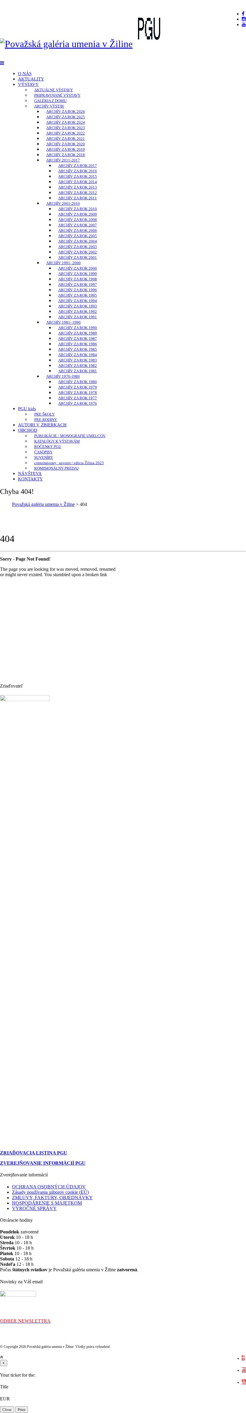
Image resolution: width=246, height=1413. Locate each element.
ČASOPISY (43, 452)
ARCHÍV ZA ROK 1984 (77, 354)
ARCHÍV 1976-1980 (63, 376)
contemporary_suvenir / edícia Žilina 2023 (69, 463)
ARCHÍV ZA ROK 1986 (77, 344)
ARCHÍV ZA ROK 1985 (77, 349)
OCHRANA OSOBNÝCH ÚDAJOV (49, 1186)
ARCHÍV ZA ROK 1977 (77, 398)
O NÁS (25, 73)
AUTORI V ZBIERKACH (42, 424)
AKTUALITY (31, 79)
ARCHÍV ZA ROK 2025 (65, 117)
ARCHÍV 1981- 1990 (63, 322)
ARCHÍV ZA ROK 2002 (77, 252)
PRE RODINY (45, 419)
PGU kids (27, 408)
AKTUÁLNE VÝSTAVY (53, 90)
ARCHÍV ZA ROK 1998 (77, 279)
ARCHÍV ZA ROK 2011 (77, 198)
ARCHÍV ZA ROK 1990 (77, 327)
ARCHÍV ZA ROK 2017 (77, 165)
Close (7, 1409)
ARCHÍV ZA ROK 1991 (77, 317)
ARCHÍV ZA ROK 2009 (77, 214)
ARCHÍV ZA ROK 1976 (77, 403)
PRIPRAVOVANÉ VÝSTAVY (57, 95)
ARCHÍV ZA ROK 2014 (77, 182)
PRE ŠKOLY (44, 414)
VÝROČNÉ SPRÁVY (34, 1208)
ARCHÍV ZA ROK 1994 (77, 300)
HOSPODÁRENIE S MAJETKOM (47, 1203)
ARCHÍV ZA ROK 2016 (77, 171)
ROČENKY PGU (47, 446)
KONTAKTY (30, 479)
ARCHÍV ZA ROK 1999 (77, 273)
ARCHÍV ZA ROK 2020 (65, 144)
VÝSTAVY (28, 84)
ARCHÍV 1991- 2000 (63, 263)
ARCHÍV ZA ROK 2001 (77, 257)
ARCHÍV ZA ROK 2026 (65, 111)
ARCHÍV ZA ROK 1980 (77, 382)
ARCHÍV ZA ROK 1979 (77, 387)
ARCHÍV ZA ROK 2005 (77, 236)
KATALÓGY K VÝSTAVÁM (57, 441)
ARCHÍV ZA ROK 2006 (77, 230)
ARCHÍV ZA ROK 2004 (77, 241)
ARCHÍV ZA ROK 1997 (77, 284)
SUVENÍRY (43, 457)
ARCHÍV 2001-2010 (63, 203)
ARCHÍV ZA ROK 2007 (77, 225)
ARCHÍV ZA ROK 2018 (65, 155)
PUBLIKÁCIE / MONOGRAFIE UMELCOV (70, 436)
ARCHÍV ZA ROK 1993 (77, 306)
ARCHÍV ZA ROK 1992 (77, 311)
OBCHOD (27, 430)
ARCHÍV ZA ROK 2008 (77, 219)
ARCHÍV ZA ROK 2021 (65, 138)
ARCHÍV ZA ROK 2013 (77, 187)
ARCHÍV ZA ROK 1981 (77, 371)
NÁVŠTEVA (30, 473)
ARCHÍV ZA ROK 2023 (65, 128)
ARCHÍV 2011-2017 (63, 160)
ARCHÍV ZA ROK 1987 (77, 338)
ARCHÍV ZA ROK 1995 (77, 295)
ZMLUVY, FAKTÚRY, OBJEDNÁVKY (52, 1197)
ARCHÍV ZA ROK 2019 (65, 149)
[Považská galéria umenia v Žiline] (66, 43)
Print (22, 1409)
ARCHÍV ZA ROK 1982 (77, 365)
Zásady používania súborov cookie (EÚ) (50, 1192)
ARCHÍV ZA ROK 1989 (77, 333)
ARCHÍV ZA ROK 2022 (65, 133)
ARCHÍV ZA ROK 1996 (77, 290)
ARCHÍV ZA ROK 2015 (77, 176)
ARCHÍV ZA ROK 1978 (77, 392)
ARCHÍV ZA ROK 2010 (77, 209)
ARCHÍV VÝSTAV (49, 106)
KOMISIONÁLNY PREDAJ (56, 468)
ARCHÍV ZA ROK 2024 (65, 122)
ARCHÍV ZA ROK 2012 (77, 192)
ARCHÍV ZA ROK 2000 (77, 268)
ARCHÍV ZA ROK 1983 (77, 360)
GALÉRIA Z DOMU (50, 100)
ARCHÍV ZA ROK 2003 (77, 246)
